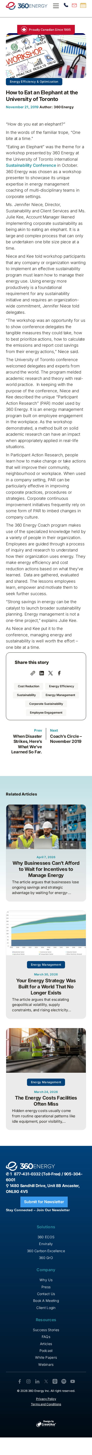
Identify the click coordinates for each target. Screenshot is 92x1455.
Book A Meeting (46, 1300)
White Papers (46, 1357)
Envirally (46, 1244)
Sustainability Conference (31, 165)
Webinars (45, 1364)
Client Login (45, 1308)
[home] (26, 6)
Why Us (46, 1280)
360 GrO (46, 1258)
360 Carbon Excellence (46, 1251)
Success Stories (46, 1330)
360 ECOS (46, 1237)
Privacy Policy (46, 1399)
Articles (46, 1344)
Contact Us (46, 1294)
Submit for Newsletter (44, 1201)
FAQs (46, 1337)
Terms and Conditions (46, 1404)
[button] (55, 6)
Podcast (46, 1350)
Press (46, 1287)
